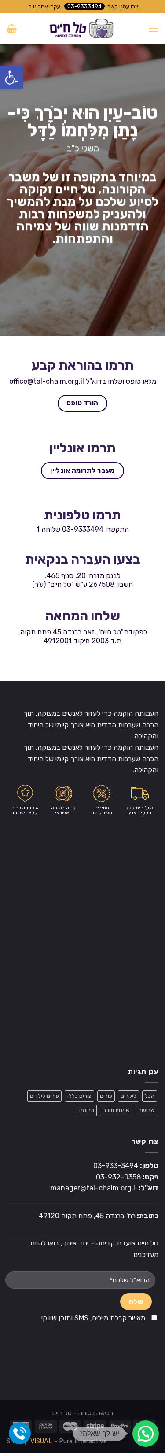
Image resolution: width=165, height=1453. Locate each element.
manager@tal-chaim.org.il (94, 1188)
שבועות (146, 1110)
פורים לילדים (44, 1096)
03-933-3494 (115, 1165)
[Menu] (153, 28)
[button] (11, 77)
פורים (106, 1096)
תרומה (86, 1110)
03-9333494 (84, 6)
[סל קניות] (12, 28)
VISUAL (41, 1441)
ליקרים (128, 1096)
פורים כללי (79, 1096)
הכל (149, 1096)
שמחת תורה (116, 1110)
